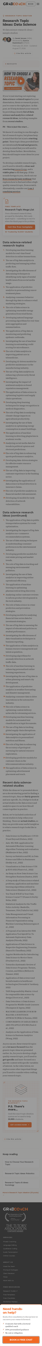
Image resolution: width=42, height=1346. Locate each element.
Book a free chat (21, 1340)
